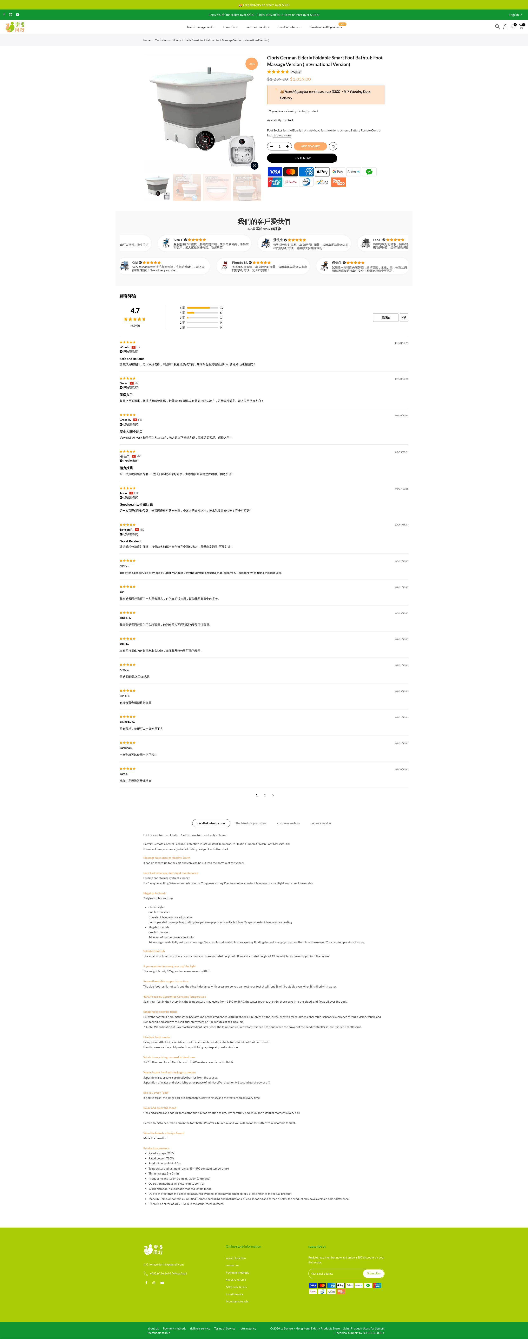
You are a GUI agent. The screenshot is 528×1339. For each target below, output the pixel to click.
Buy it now (302, 158)
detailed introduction (211, 823)
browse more (282, 135)
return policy (247, 1328)
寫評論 (386, 317)
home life (229, 27)
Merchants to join (237, 1301)
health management (199, 27)
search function (236, 1258)
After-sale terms (236, 1287)
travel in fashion (287, 27)
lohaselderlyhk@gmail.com (166, 1264)
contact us (232, 1265)
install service (234, 1294)
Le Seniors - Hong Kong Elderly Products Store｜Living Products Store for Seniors (332, 1328)
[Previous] (150, 113)
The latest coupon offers (251, 823)
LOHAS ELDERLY (374, 1332)
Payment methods (237, 1272)
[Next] (254, 113)
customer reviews (288, 823)
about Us (153, 1328)
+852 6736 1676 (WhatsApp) (168, 1273)
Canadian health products (327, 26)
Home (147, 40)
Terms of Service (224, 1328)
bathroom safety (256, 27)
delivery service (321, 823)
